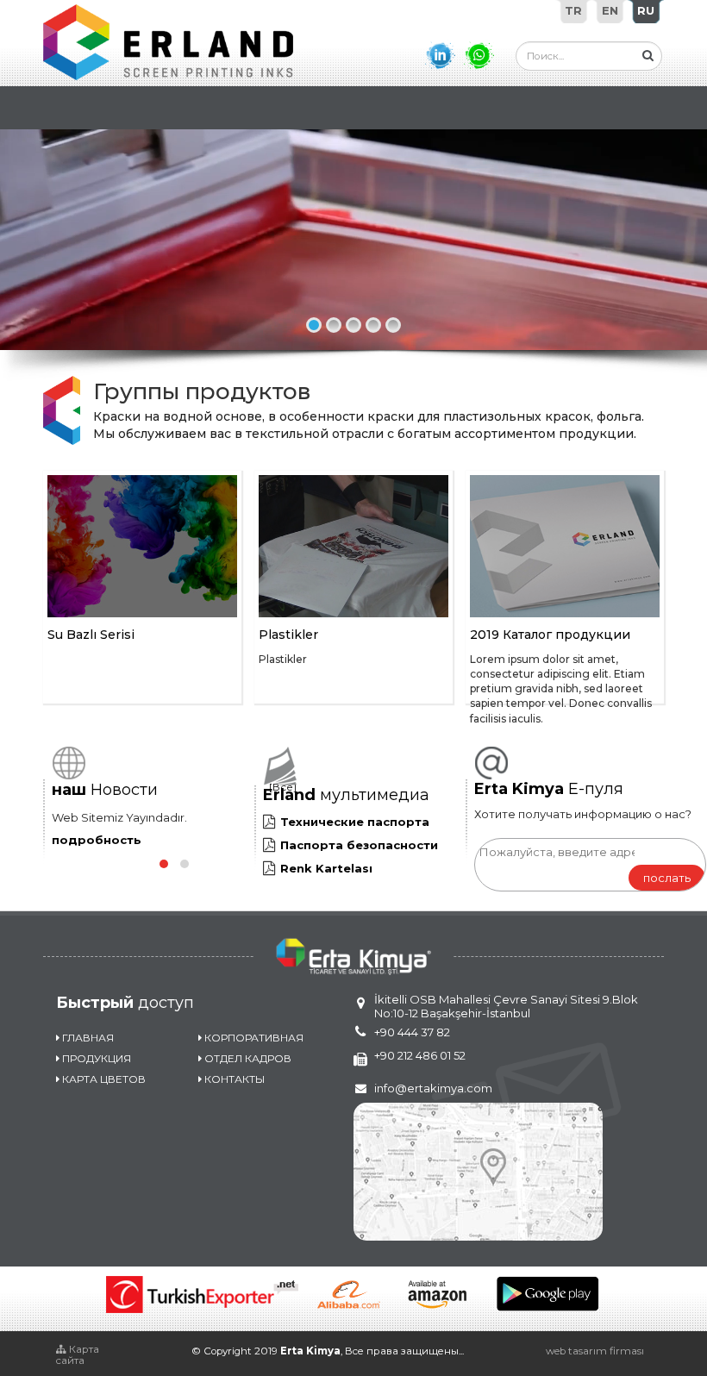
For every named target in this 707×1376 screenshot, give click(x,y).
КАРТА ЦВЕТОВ (104, 1079)
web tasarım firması (595, 1351)
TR (573, 10)
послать (667, 878)
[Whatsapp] (479, 55)
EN (610, 10)
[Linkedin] (440, 55)
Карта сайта (77, 1355)
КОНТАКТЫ (234, 1079)
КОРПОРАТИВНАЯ (253, 1037)
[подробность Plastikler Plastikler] (353, 546)
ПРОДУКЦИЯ (96, 1058)
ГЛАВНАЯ (88, 1037)
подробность (96, 840)
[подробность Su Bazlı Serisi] (142, 546)
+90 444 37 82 (412, 1032)
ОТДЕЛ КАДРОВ (247, 1058)
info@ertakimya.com (433, 1088)
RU (645, 10)
